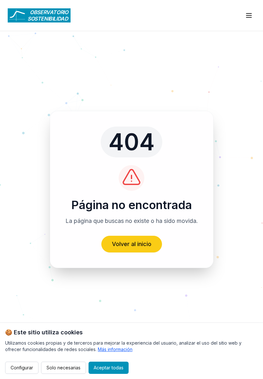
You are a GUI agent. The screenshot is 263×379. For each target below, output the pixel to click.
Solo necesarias (64, 367)
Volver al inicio (131, 244)
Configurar (22, 367)
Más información (115, 349)
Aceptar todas (108, 367)
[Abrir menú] (248, 15)
